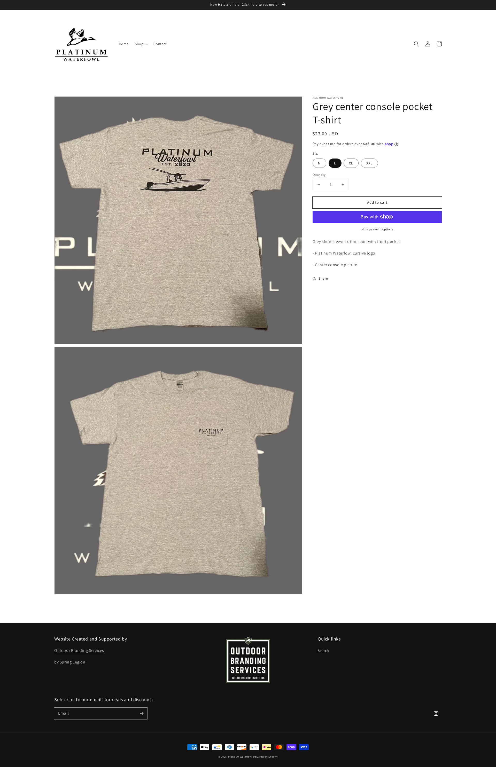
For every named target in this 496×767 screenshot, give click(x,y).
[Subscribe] (141, 713)
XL (351, 163)
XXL (369, 163)
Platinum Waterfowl (240, 756)
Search (323, 650)
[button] (416, 44)
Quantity (319, 174)
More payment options (377, 229)
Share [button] (323, 278)
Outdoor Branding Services (79, 650)
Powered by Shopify (265, 756)
